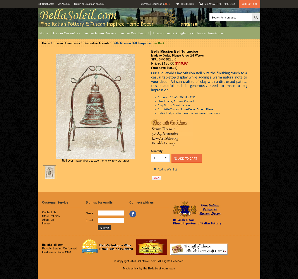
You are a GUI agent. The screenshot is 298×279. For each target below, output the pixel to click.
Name (89, 213)
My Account (64, 3)
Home (46, 43)
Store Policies (51, 216)
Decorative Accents (96, 43)
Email (89, 220)
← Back (158, 43)
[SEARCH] (256, 17)
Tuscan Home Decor (66, 43)
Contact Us (49, 212)
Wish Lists (187, 3)
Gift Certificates (46, 3)
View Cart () (220, 3)
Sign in (77, 3)
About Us (48, 219)
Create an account (94, 3)
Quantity (157, 151)
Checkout (249, 4)
